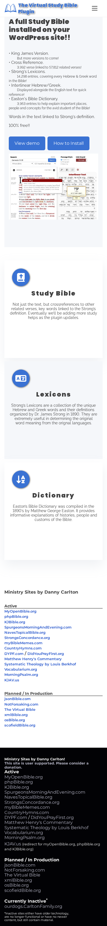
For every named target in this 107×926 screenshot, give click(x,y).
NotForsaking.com (21, 704)
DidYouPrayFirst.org (45, 653)
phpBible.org (16, 616)
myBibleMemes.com (23, 643)
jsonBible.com (17, 698)
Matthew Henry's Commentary (33, 659)
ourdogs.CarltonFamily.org (33, 906)
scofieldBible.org (19, 725)
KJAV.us (11, 680)
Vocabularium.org (20, 669)
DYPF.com (14, 653)
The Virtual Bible (19, 709)
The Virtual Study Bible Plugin (47, 8)
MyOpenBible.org (20, 611)
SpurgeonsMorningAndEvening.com (38, 627)
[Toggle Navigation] (95, 8)
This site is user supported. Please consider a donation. (46, 765)
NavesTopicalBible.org (25, 632)
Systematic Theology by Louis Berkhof (40, 664)
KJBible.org (14, 622)
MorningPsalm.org (21, 674)
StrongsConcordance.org (27, 637)
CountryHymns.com (23, 648)
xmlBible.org (16, 714)
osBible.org (14, 720)
